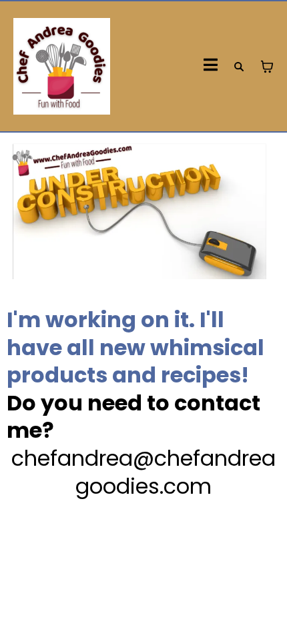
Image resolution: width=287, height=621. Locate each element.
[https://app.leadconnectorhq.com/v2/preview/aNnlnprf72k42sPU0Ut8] (61, 66)
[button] (211, 66)
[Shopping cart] (267, 66)
